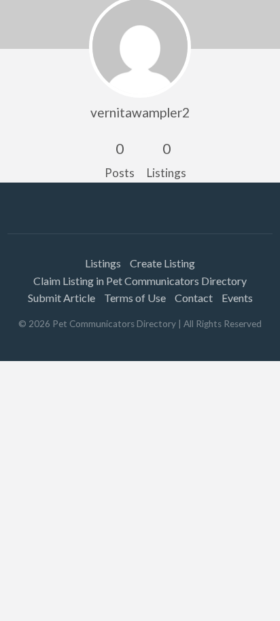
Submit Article (61, 297)
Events (237, 297)
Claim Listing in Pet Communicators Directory (140, 280)
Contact (194, 297)
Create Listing (162, 263)
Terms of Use (135, 297)
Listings (103, 263)
